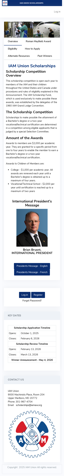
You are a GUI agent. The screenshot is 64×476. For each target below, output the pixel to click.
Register (38, 294)
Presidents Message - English (32, 266)
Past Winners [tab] (45, 56)
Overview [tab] (13, 41)
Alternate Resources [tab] (19, 56)
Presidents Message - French (32, 272)
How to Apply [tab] (32, 48)
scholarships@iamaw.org (29, 405)
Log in (57, 11)
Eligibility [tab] (12, 48)
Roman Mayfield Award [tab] (38, 41)
